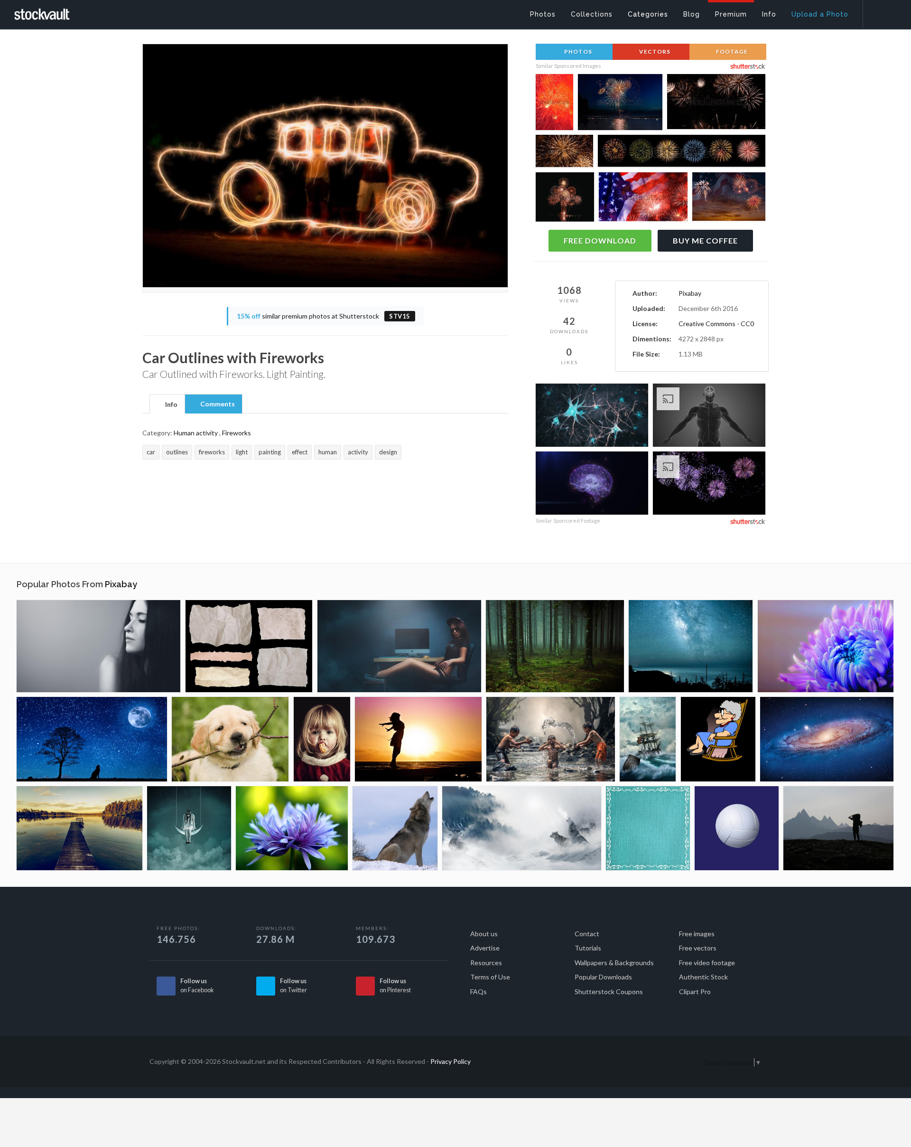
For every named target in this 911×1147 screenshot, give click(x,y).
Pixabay (690, 293)
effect (299, 452)
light (242, 452)
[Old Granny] (718, 739)
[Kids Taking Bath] (550, 739)
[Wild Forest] (555, 646)
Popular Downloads (603, 977)
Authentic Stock (703, 977)
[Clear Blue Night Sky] (691, 646)
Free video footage (707, 963)
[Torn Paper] (249, 646)
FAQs (478, 991)
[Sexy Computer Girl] (399, 646)
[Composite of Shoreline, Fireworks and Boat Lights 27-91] (620, 104)
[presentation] (167, 404)
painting (270, 452)
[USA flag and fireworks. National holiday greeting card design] (643, 198)
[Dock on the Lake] (79, 828)
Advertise (485, 948)
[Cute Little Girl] (322, 739)
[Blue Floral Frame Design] (648, 828)
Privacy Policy (450, 1061)
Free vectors (697, 948)
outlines (177, 452)
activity (358, 452)
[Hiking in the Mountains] (838, 828)
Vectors (654, 51)
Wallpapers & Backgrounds (614, 963)
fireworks (212, 452)
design (388, 452)
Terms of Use (490, 977)
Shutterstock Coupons (609, 991)
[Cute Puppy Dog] (230, 739)
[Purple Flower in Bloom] (292, 828)
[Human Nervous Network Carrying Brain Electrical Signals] (709, 417)
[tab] (167, 403)
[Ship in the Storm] (648, 739)
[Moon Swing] (189, 828)
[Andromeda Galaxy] (826, 739)
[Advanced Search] (880, 12)
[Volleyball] (737, 828)
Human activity (196, 433)
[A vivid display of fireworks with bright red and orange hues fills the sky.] (554, 103)
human (327, 452)
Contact (587, 934)
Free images (697, 934)
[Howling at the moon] (92, 739)
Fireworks (236, 433)
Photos (577, 51)
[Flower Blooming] (825, 646)
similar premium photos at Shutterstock (323, 316)
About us (484, 934)
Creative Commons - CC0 (716, 324)
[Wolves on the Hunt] (521, 828)
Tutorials (588, 948)
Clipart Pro (695, 991)
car (151, 452)
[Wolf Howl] (395, 828)
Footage (731, 51)
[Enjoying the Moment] (418, 739)
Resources (486, 963)
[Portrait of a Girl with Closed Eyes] (99, 646)
